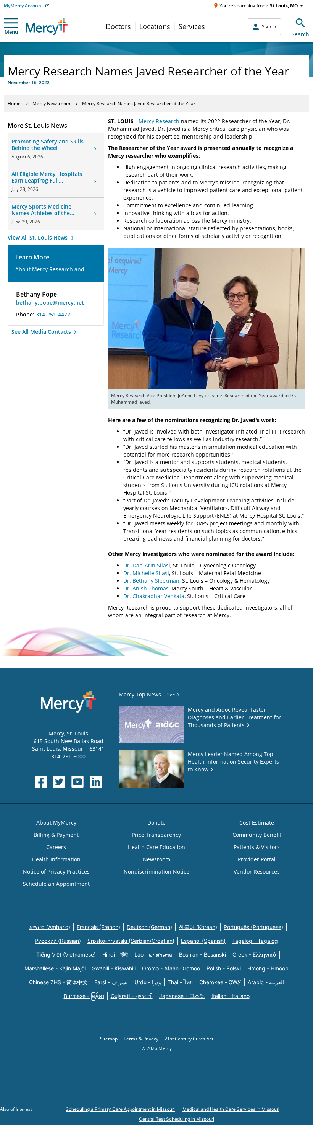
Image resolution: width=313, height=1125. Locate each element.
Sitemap (109, 1038)
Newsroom (156, 859)
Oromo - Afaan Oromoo (171, 968)
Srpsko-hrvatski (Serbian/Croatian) (130, 941)
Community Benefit (256, 834)
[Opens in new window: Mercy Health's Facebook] (41, 782)
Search (300, 34)
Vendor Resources (257, 871)
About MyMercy (56, 822)
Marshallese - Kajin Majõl (55, 968)
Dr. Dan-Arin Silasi (146, 565)
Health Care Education (156, 847)
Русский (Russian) (58, 941)
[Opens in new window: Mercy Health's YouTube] (77, 782)
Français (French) (98, 927)
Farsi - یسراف (111, 982)
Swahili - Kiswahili (114, 968)
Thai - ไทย (180, 982)
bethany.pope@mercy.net (50, 302)
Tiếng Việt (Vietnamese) (66, 954)
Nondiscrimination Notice (156, 871)
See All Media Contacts (42, 331)
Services (192, 26)
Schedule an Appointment (56, 883)
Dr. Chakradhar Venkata (153, 596)
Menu (11, 31)
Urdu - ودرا (147, 982)
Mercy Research (159, 121)
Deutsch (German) (149, 927)
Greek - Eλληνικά (254, 954)
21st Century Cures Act (189, 1038)
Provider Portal (257, 859)
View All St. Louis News (38, 237)
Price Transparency (156, 834)
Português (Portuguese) (253, 927)
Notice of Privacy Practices (56, 871)
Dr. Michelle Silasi (146, 573)
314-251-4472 (53, 314)
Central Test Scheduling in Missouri (176, 1119)
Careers (56, 847)
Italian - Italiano (230, 996)
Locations (154, 26)
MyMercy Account (23, 5)
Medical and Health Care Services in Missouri (230, 1109)
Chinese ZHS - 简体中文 (58, 982)
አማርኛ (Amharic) (49, 927)
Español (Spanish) (203, 941)
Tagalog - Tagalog (255, 941)
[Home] (47, 26)
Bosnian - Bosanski (202, 954)
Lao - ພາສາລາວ (153, 954)
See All (174, 694)
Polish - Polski (224, 968)
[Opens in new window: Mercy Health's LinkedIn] (96, 782)
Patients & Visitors (257, 847)
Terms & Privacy (142, 1038)
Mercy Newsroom (51, 103)
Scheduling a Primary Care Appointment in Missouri (120, 1109)
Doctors (118, 26)
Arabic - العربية (266, 982)
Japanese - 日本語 (182, 996)
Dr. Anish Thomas (146, 588)
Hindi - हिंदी (115, 954)
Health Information (56, 859)
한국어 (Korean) (198, 927)
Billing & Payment (56, 834)
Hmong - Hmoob (268, 968)
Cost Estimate (256, 822)
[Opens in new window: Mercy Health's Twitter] (59, 782)
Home (14, 103)
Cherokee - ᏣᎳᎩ (220, 982)
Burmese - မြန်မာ (84, 996)
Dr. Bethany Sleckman (151, 580)
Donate (156, 822)
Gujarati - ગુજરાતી (132, 996)
